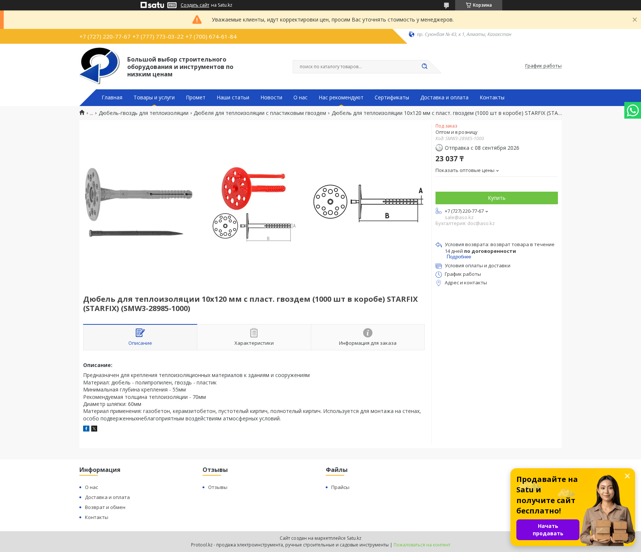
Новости (271, 97)
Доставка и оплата (444, 97)
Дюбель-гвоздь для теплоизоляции (143, 113)
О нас (300, 97)
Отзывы (217, 487)
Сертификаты (392, 97)
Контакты (492, 97)
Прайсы (340, 487)
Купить (497, 197)
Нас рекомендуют (341, 97)
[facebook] (86, 429)
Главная (112, 97)
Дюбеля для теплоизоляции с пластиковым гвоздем (260, 113)
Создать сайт (195, 5)
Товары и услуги (154, 97)
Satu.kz (354, 538)
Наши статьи (233, 97)
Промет (196, 97)
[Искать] (424, 66)
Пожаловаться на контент (422, 545)
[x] (94, 429)
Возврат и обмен (105, 507)
